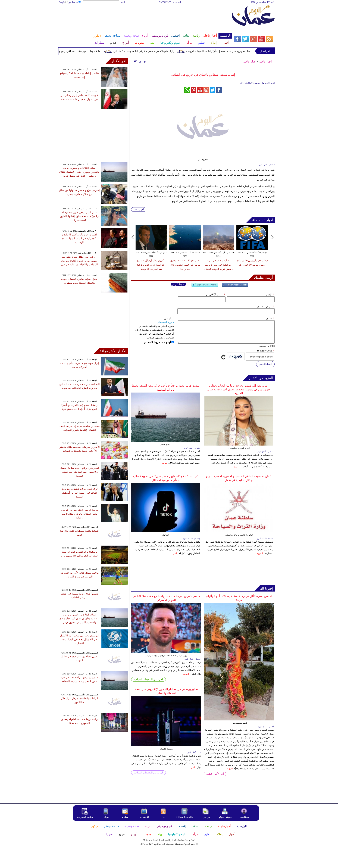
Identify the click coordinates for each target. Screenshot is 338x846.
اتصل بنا (125, 817)
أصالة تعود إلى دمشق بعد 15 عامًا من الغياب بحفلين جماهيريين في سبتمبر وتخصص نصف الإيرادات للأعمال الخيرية (238, 389)
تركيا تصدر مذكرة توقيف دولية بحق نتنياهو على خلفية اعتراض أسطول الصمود (79, 493)
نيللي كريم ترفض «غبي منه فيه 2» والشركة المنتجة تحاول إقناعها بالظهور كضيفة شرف (79, 216)
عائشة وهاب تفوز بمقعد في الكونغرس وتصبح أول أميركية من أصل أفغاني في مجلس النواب (69, 51)
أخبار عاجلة (249, 61)
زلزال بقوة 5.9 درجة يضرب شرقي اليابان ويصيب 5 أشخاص (159, 51)
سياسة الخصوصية (85, 817)
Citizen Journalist (184, 817)
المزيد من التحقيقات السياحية (148, 679)
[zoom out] (144, 61)
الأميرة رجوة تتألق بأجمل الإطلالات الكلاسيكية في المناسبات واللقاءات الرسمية (79, 238)
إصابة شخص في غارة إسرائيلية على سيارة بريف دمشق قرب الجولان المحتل (218, 264)
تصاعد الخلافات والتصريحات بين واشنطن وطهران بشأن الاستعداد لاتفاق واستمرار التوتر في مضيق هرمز (79, 172)
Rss (164, 817)
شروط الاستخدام (166, 322)
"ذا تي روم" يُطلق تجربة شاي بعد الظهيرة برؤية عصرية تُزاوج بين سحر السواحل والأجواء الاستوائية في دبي (79, 261)
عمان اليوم (73, 2)
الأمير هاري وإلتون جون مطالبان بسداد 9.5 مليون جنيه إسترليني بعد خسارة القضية (79, 472)
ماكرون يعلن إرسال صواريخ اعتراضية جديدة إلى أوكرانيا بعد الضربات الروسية (242, 51)
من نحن (206, 817)
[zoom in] (135, 61)
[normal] (140, 61)
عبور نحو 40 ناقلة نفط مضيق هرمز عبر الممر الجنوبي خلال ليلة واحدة (185, 264)
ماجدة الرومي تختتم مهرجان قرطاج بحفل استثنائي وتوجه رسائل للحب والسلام (79, 514)
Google (62, 2)
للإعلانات (144, 817)
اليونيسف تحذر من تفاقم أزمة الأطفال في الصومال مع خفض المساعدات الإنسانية (79, 639)
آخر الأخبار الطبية (215, 774)
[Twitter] (204, 286)
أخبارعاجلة (265, 61)
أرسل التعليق (265, 364)
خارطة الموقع (225, 817)
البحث (122, 2)
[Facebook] (235, 286)
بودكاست (244, 817)
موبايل (106, 817)
